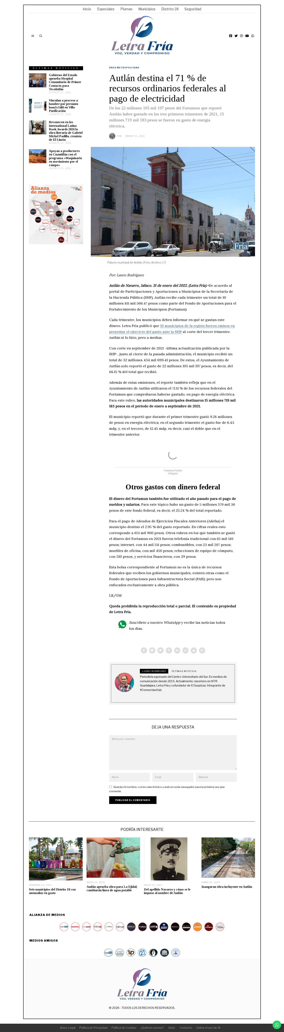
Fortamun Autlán (173, 470)
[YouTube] (247, 35)
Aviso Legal (67, 1027)
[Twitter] (236, 35)
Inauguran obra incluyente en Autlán (227, 887)
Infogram (173, 473)
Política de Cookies (123, 1027)
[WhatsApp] (252, 35)
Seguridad (193, 9)
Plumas (126, 9)
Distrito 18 (170, 9)
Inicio (87, 9)
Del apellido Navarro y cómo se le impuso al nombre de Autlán (167, 891)
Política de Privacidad (93, 1027)
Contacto (186, 1027)
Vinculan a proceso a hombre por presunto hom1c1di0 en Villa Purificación (63, 106)
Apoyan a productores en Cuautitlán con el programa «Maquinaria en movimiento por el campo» (65, 158)
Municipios (146, 9)
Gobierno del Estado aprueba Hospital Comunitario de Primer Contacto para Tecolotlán (65, 82)
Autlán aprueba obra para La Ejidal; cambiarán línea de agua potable (112, 888)
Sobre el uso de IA (208, 1027)
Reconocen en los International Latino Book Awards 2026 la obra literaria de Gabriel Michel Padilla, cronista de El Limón (65, 131)
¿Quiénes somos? (152, 1027)
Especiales (105, 9)
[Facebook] (230, 35)
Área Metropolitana (124, 67)
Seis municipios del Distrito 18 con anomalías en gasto (52, 891)
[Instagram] (241, 35)
